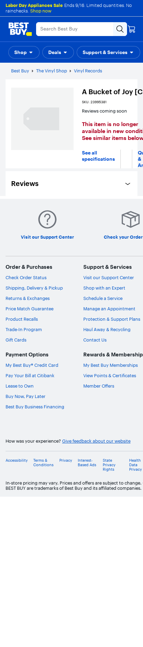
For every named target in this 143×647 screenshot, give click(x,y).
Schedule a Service (103, 298)
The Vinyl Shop (51, 70)
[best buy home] (20, 29)
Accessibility (17, 460)
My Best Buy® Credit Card (32, 365)
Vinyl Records (88, 70)
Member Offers (98, 386)
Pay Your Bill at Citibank (30, 375)
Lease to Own (20, 386)
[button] (24, 52)
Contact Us (95, 340)
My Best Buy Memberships (110, 365)
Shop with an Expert (104, 288)
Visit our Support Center (108, 277)
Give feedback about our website (96, 441)
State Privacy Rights (109, 465)
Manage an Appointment (109, 308)
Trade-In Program (24, 329)
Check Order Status (26, 277)
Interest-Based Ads (87, 462)
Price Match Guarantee (29, 308)
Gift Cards (16, 340)
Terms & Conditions (43, 462)
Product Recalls (22, 319)
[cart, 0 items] (131, 29)
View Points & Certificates (109, 375)
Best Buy (20, 70)
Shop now (40, 11)
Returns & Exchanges (28, 298)
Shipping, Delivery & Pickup (34, 288)
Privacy (65, 460)
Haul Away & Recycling (107, 329)
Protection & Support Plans (111, 319)
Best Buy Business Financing (35, 406)
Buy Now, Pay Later (25, 396)
